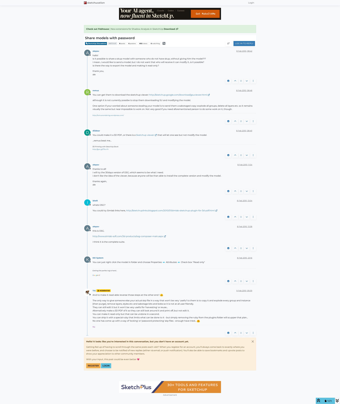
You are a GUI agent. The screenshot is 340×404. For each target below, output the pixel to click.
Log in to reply (244, 43)
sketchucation (96, 2)
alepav (96, 51)
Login (106, 365)
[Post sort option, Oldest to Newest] (228, 43)
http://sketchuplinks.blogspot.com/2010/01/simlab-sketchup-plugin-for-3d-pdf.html (170, 210)
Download (170, 29)
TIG (94, 290)
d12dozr (96, 131)
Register (93, 365)
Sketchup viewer (145, 135)
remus (96, 90)
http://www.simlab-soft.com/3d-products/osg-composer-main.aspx (128, 236)
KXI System (98, 258)
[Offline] (88, 292)
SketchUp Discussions (97, 43)
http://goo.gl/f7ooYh (100, 149)
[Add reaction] (228, 80)
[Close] (253, 341)
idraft (95, 200)
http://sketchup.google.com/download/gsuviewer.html (178, 95)
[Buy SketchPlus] (170, 387)
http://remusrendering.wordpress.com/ (108, 115)
